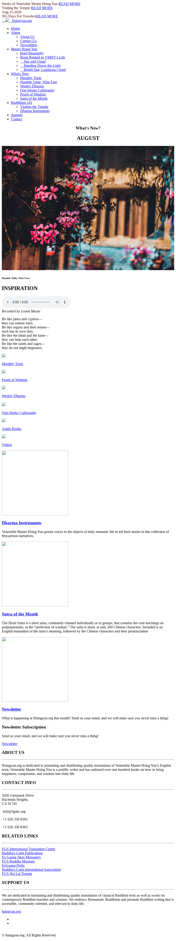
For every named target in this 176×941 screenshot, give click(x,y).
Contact (16, 119)
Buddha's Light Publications (22, 853)
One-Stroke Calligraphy (37, 90)
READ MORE (69, 4)
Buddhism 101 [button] (21, 103)
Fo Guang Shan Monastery (21, 857)
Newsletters (28, 45)
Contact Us (28, 41)
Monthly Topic (31, 78)
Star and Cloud (33, 61)
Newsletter (11, 709)
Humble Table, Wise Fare (38, 82)
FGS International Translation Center (28, 849)
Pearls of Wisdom (33, 94)
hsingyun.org (11, 911)
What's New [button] (20, 74)
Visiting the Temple (34, 107)
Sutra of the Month (33, 98)
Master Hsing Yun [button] (24, 49)
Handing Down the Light (40, 65)
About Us (27, 37)
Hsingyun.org (20, 21)
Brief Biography (32, 53)
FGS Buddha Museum (18, 861)
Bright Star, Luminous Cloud (43, 70)
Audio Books (11, 429)
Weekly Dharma (32, 86)
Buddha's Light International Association (31, 869)
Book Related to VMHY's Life (42, 57)
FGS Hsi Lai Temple (17, 874)
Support (16, 115)
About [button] (15, 33)
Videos (7, 445)
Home (15, 28)
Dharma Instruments (35, 111)
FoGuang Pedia (13, 865)
